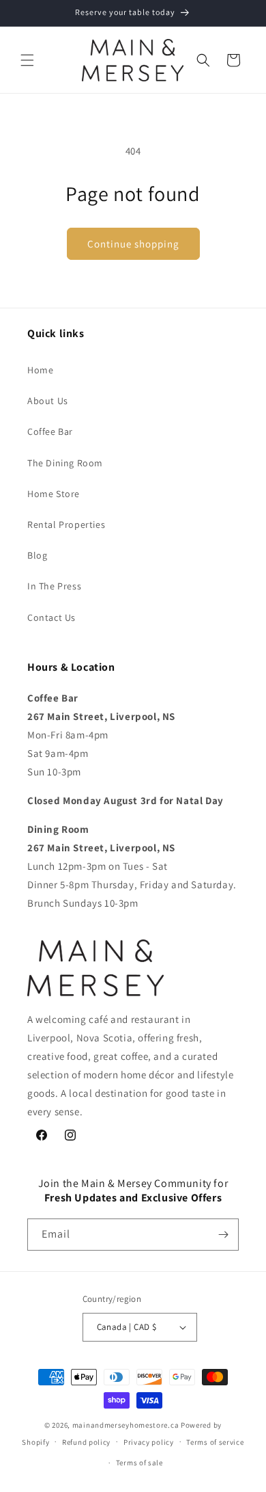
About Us (47, 401)
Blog (37, 555)
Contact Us (51, 617)
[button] (27, 60)
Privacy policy (148, 1442)
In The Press (54, 586)
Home (40, 370)
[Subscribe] (223, 1234)
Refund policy (86, 1442)
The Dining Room (65, 463)
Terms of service (214, 1442)
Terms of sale (139, 1462)
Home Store (53, 494)
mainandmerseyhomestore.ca (125, 1425)
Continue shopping (133, 243)
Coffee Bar (50, 431)
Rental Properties (66, 524)
